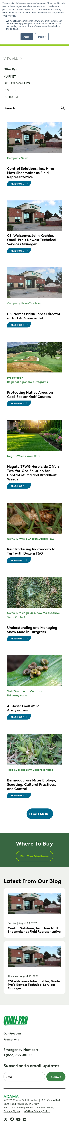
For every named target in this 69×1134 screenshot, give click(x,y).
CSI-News (34, 303)
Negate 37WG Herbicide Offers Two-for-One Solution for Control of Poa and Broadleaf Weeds (33, 472)
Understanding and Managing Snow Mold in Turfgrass (32, 629)
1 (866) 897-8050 (18, 1054)
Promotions (11, 1039)
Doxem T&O (46, 538)
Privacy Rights (12, 1111)
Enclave (54, 613)
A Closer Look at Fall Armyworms (24, 707)
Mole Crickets (30, 538)
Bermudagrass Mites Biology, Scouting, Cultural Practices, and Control (31, 784)
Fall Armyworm (17, 695)
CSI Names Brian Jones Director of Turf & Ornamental (33, 315)
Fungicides (28, 613)
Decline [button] (42, 36)
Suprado (19, 769)
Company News (17, 158)
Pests (8, 90)
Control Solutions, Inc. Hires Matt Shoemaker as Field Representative (30, 172)
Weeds (21, 456)
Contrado (36, 691)
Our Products (12, 1033)
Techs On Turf (16, 617)
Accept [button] (27, 36)
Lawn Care (33, 456)
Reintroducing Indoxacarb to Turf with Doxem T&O (31, 551)
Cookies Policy (45, 1107)
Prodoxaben (15, 377)
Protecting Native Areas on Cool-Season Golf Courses (30, 394)
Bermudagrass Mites (39, 769)
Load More (40, 813)
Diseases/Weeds (17, 83)
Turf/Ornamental (18, 691)
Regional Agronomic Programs (27, 382)
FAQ (6, 1107)
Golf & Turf (14, 538)
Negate (12, 456)
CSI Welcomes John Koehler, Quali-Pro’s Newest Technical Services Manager (31, 239)
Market (10, 76)
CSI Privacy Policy (22, 1107)
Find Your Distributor (34, 856)
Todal (10, 769)
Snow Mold (42, 613)
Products (12, 97)
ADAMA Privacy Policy (37, 1111)
